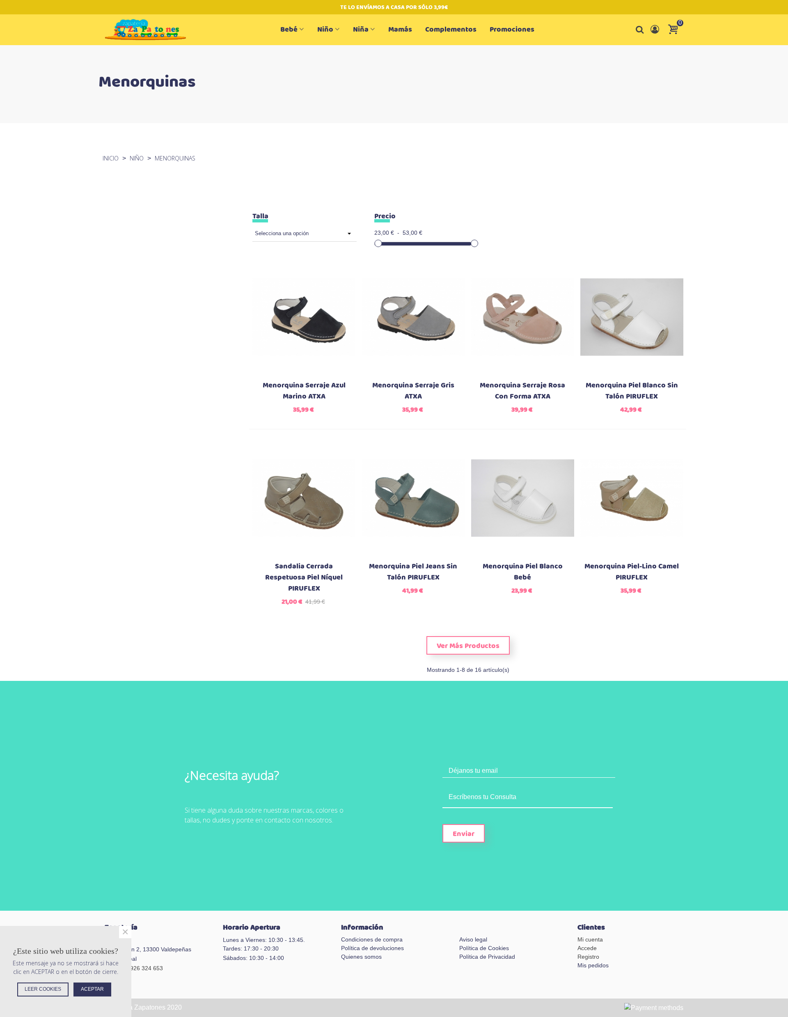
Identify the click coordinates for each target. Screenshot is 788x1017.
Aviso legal (473, 939)
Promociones (512, 29)
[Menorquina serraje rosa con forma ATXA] (522, 317)
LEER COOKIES (43, 989)
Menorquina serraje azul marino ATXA (304, 391)
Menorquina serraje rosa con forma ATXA (522, 391)
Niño (325, 29)
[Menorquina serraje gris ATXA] (413, 317)
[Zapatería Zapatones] (150, 30)
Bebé (289, 29)
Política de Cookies (484, 948)
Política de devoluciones (372, 948)
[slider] (378, 243)
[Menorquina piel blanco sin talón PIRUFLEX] (631, 317)
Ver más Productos (468, 646)
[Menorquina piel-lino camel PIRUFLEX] (631, 498)
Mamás (400, 29)
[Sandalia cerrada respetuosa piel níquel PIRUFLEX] (303, 498)
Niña (361, 29)
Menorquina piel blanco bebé (523, 572)
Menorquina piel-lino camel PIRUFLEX (631, 572)
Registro (588, 956)
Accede (587, 948)
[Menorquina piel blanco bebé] (522, 498)
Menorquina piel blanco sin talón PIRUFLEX (632, 391)
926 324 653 (146, 968)
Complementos (450, 29)
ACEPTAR (92, 989)
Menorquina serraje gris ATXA (413, 391)
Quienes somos (361, 956)
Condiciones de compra (372, 939)
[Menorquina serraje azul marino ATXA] (303, 317)
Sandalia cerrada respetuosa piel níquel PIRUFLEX (304, 577)
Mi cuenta (590, 939)
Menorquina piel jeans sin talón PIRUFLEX (413, 572)
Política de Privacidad (487, 956)
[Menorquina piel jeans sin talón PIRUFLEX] (413, 498)
